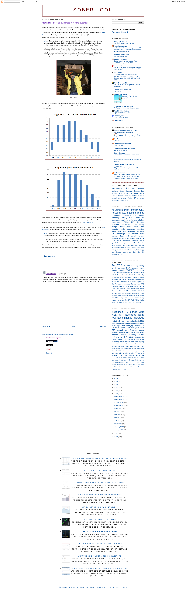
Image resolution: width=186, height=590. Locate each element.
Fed (114, 265)
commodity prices (118, 342)
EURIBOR (128, 362)
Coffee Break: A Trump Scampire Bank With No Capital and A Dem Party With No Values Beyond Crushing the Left (128, 49)
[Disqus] (74, 297)
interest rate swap (134, 358)
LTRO (114, 268)
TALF (118, 275)
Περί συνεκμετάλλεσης (121, 117)
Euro (137, 332)
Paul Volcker (135, 300)
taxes (128, 247)
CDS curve (132, 367)
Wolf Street (118, 72)
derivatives (135, 288)
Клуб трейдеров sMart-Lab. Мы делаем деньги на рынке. (126, 131)
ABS (114, 314)
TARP (119, 295)
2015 (116, 384)
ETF (113, 330)
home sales (132, 227)
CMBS (132, 332)
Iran (120, 193)
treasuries (117, 311)
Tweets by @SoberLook (120, 32)
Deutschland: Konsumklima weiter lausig (126, 155)
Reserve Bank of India (121, 282)
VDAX (115, 369)
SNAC (129, 302)
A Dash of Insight (120, 83)
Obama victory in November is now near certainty (100, 483)
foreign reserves (117, 250)
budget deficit (118, 227)
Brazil (142, 193)
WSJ (45, 41)
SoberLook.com (49, 256)
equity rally (130, 328)
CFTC (134, 291)
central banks (126, 291)
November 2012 (119, 399)
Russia (120, 196)
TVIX (138, 367)
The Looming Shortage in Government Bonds (99, 544)
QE (124, 212)
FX (132, 362)
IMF (138, 279)
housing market (120, 209)
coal (123, 344)
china (127, 188)
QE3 (141, 209)
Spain (133, 189)
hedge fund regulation (128, 295)
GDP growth (138, 215)
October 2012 (118, 402)
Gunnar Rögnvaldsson (122, 143)
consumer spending (135, 229)
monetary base (118, 236)
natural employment (119, 247)
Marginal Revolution (121, 54)
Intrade (133, 247)
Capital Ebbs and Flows (123, 89)
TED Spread (115, 367)
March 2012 (118, 424)
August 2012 (118, 408)
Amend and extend (134, 364)
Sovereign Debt (124, 234)
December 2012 (119, 396)
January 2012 (118, 430)
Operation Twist (118, 277)
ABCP (122, 362)
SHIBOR (133, 282)
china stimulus (131, 220)
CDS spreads (135, 346)
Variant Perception (121, 59)
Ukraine (130, 198)
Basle (142, 288)
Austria (142, 198)
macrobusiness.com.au (122, 66)
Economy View (119, 116)
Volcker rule (125, 288)
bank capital (131, 236)
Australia (141, 196)
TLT (113, 369)
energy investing (138, 351)
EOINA (137, 302)
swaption (126, 367)
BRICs (136, 198)
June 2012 (117, 415)
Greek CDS (122, 339)
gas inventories (117, 353)
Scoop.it (49, 353)
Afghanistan (115, 200)
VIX (119, 321)
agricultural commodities (122, 323)
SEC (142, 291)
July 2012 (117, 411)
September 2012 (120, 405)
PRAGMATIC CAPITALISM (123, 106)
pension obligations (132, 293)
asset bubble (131, 243)
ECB (119, 265)
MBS (142, 321)
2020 (116, 378)
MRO (142, 284)
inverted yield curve (137, 238)
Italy (142, 191)
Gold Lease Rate (132, 360)
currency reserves (118, 300)
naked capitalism (120, 46)
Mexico (122, 200)
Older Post (102, 327)
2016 (116, 381)
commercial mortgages (123, 348)
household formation (120, 224)
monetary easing (119, 218)
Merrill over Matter (120, 94)
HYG (142, 346)
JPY (119, 328)
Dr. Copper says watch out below (99, 519)
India (136, 193)
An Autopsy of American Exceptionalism (126, 108)
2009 (116, 437)
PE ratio (136, 362)
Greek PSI (136, 348)
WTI (121, 314)
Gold (141, 311)
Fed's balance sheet (135, 268)
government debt (124, 284)
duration (131, 355)
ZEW (121, 254)
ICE (133, 298)
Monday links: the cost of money (124, 43)
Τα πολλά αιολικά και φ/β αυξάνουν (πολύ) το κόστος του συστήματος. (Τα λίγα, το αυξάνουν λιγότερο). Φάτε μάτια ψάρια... (127, 176)
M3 (143, 245)
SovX (125, 355)
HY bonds (131, 311)
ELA (130, 298)
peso (121, 367)
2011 (116, 433)
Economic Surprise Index (133, 240)
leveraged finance (122, 317)
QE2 (113, 234)
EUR (114, 325)
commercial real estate (135, 339)
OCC (125, 302)
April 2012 (117, 421)
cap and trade (128, 250)
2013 (116, 390)
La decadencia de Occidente (124, 148)
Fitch (137, 295)
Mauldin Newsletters (121, 111)
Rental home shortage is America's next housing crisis (99, 458)
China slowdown (136, 218)
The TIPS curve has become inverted (100, 531)
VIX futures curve (125, 351)
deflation (121, 268)
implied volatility (128, 335)
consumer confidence (121, 215)
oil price (131, 353)
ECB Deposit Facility (137, 275)
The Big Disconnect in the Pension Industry (99, 495)
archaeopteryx (119, 173)
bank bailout (121, 272)
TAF (133, 302)
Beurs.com (118, 158)
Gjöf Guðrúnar (118, 145)
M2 (117, 288)
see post (84, 35)
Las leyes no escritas (120, 150)
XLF (121, 369)
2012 (116, 393)
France (114, 193)
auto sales (140, 243)
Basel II (126, 298)
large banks (134, 286)
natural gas (122, 330)
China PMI (129, 222)
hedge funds (135, 321)
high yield (125, 321)
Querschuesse (119, 153)
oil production (124, 238)
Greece (137, 191)
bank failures (116, 245)
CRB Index (116, 240)
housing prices (135, 212)
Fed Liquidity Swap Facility (128, 279)
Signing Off (117, 91)
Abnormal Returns (120, 41)
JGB (113, 348)
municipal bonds (123, 346)
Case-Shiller (136, 252)
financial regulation (132, 277)
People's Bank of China (120, 286)
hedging (125, 353)
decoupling (140, 247)
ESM (128, 272)
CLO (123, 325)
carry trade (136, 250)
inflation (134, 209)
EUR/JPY (115, 358)
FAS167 (127, 300)
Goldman (133, 330)
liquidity (141, 342)
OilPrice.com (118, 120)
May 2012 (117, 418)
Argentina (128, 193)
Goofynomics (119, 139)
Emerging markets (130, 196)
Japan (122, 191)
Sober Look (93, 9)
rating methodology (118, 302)
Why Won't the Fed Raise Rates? (99, 470)
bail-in (142, 300)
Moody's (114, 295)
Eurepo (128, 344)
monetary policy (119, 229)
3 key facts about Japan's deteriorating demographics (99, 568)
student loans (138, 234)
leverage (140, 222)
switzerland (122, 198)
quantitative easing (118, 243)
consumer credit (118, 220)
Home (74, 327)
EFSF (142, 293)
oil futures (122, 360)
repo (118, 325)
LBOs (120, 355)
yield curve (116, 231)
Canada (114, 196)
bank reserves (129, 231)
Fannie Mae (135, 284)
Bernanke (115, 291)
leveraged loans (134, 314)
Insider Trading (139, 298)
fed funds (140, 231)
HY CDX (128, 337)
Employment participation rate (131, 245)
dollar (134, 323)
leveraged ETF (122, 364)
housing (116, 212)
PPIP (140, 302)
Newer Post (46, 327)
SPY (142, 364)
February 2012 (119, 427)
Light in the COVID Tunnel (122, 113)
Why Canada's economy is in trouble (100, 507)
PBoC (114, 275)
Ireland (114, 198)
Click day (117, 140)
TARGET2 (130, 270)
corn (123, 328)
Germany (129, 191)
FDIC (138, 291)
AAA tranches (139, 353)
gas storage (139, 355)
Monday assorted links (121, 56)
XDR (119, 369)
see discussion (88, 222)
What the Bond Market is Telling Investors (99, 556)
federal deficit (125, 275)
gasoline (140, 323)
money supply (138, 224)
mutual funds (116, 344)
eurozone (117, 188)
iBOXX (124, 369)
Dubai (126, 200)
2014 (116, 387)
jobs (142, 227)
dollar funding (119, 298)
